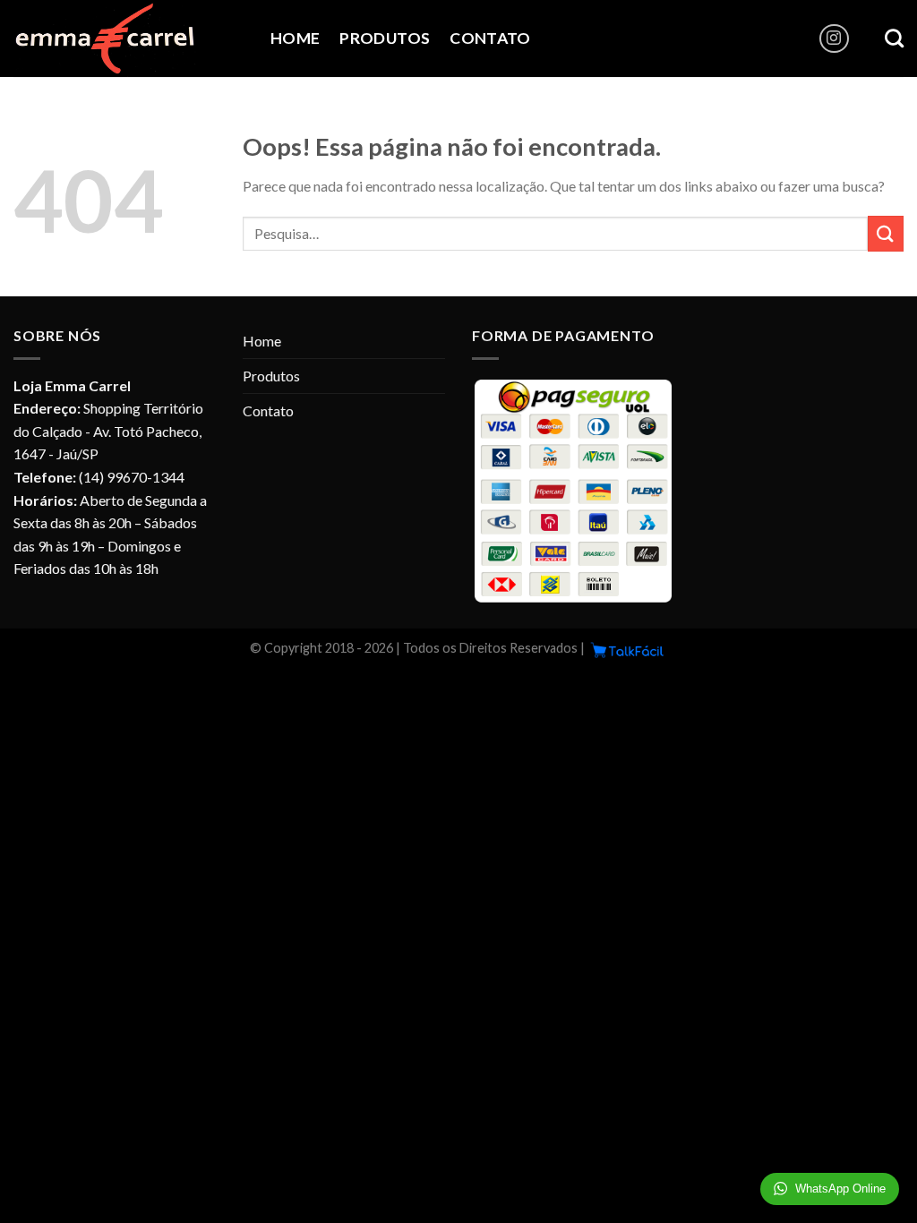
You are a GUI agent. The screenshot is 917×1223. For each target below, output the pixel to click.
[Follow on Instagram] (834, 39)
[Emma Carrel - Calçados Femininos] (128, 38)
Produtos (384, 38)
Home (295, 38)
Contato (490, 38)
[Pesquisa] (894, 38)
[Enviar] (886, 233)
